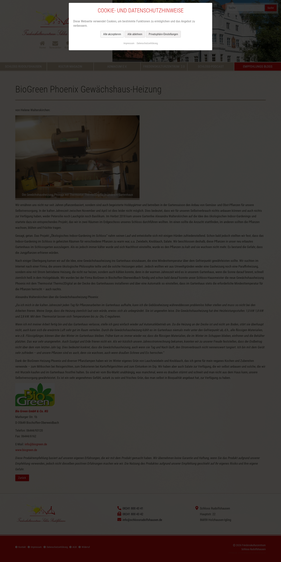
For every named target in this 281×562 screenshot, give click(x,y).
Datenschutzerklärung (147, 43)
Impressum (128, 43)
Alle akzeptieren (112, 34)
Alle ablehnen (135, 34)
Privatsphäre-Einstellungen (163, 34)
